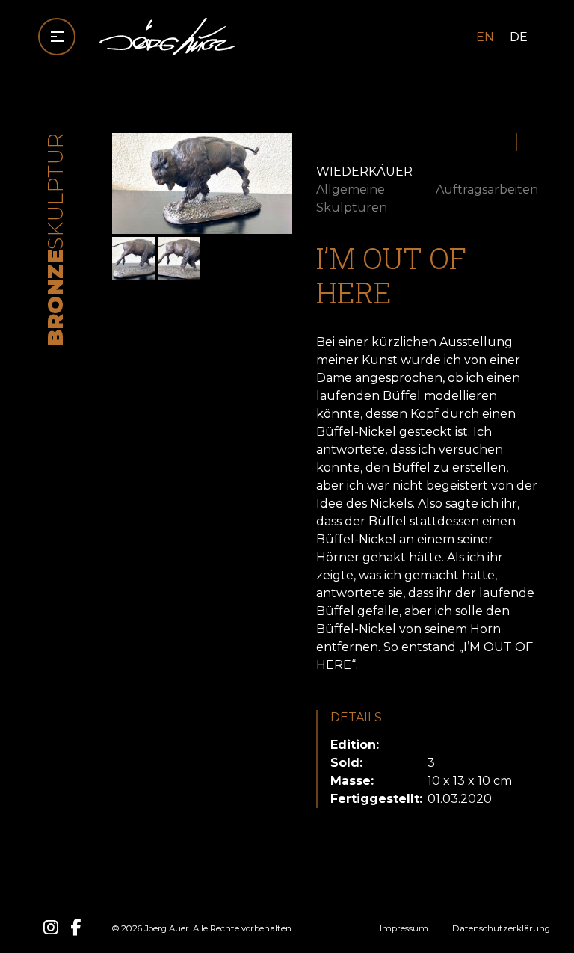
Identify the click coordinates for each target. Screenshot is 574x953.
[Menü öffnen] (56, 36)
